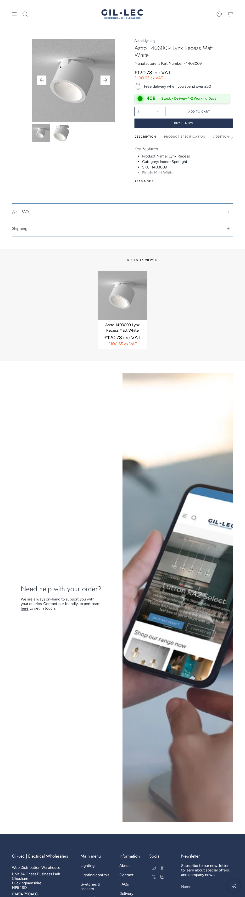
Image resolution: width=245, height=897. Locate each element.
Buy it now (183, 123)
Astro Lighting (144, 41)
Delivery (126, 893)
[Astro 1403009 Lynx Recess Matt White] (122, 295)
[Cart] (230, 14)
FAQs (124, 884)
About (124, 865)
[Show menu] (14, 14)
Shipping (20, 228)
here (24, 608)
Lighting (88, 865)
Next (105, 80)
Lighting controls (95, 875)
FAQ (25, 212)
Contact (126, 875)
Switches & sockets (90, 886)
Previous (41, 80)
